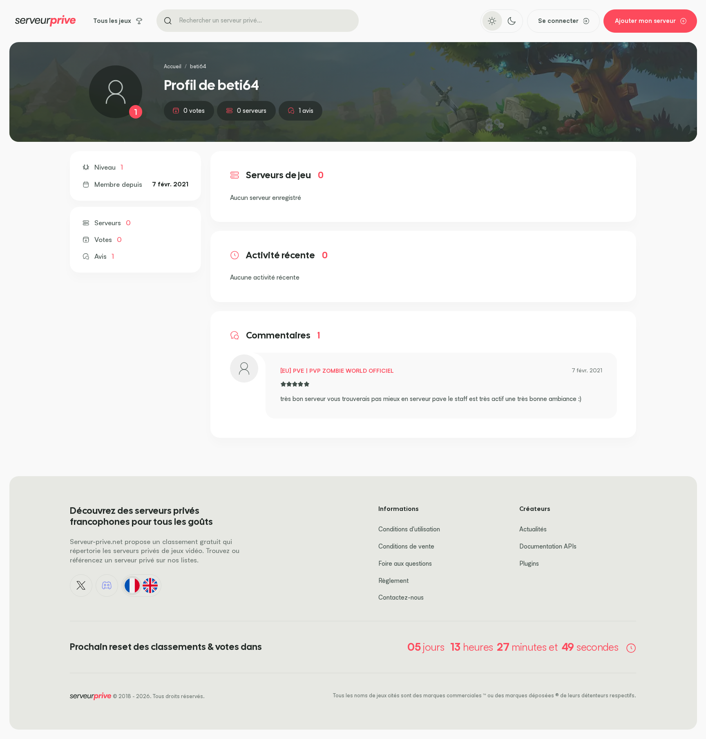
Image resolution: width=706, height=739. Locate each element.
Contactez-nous (401, 597)
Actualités (533, 529)
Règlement (393, 580)
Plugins (529, 563)
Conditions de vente (406, 546)
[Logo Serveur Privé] (45, 21)
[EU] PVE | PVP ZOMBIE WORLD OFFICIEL (337, 370)
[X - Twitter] (81, 585)
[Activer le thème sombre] (511, 21)
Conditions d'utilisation (409, 529)
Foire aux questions (405, 563)
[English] (150, 585)
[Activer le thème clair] (492, 21)
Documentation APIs (547, 546)
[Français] (132, 585)
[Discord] (107, 585)
